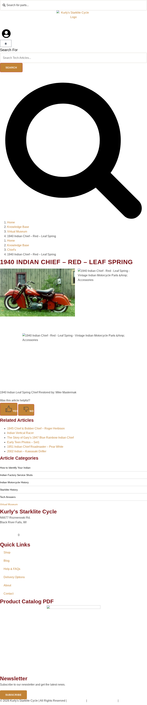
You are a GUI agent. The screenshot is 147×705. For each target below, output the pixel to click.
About (7, 585)
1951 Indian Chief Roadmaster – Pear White (35, 446)
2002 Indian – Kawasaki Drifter (26, 451)
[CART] (5, 43)
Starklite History (9, 489)
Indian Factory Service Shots (16, 475)
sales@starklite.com (13, 530)
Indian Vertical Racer (20, 432)
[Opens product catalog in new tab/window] (73, 640)
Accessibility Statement (102, 700)
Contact (8, 593)
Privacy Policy (76, 700)
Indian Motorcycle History (14, 482)
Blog (7, 560)
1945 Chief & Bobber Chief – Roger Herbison (36, 428)
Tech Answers (8, 497)
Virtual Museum (9, 504)
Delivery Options (14, 577)
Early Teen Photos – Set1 (23, 442)
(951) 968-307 (9, 534)
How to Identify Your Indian (15, 467)
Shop (7, 552)
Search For (9, 50)
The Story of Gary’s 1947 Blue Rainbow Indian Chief (40, 437)
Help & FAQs (12, 568)
